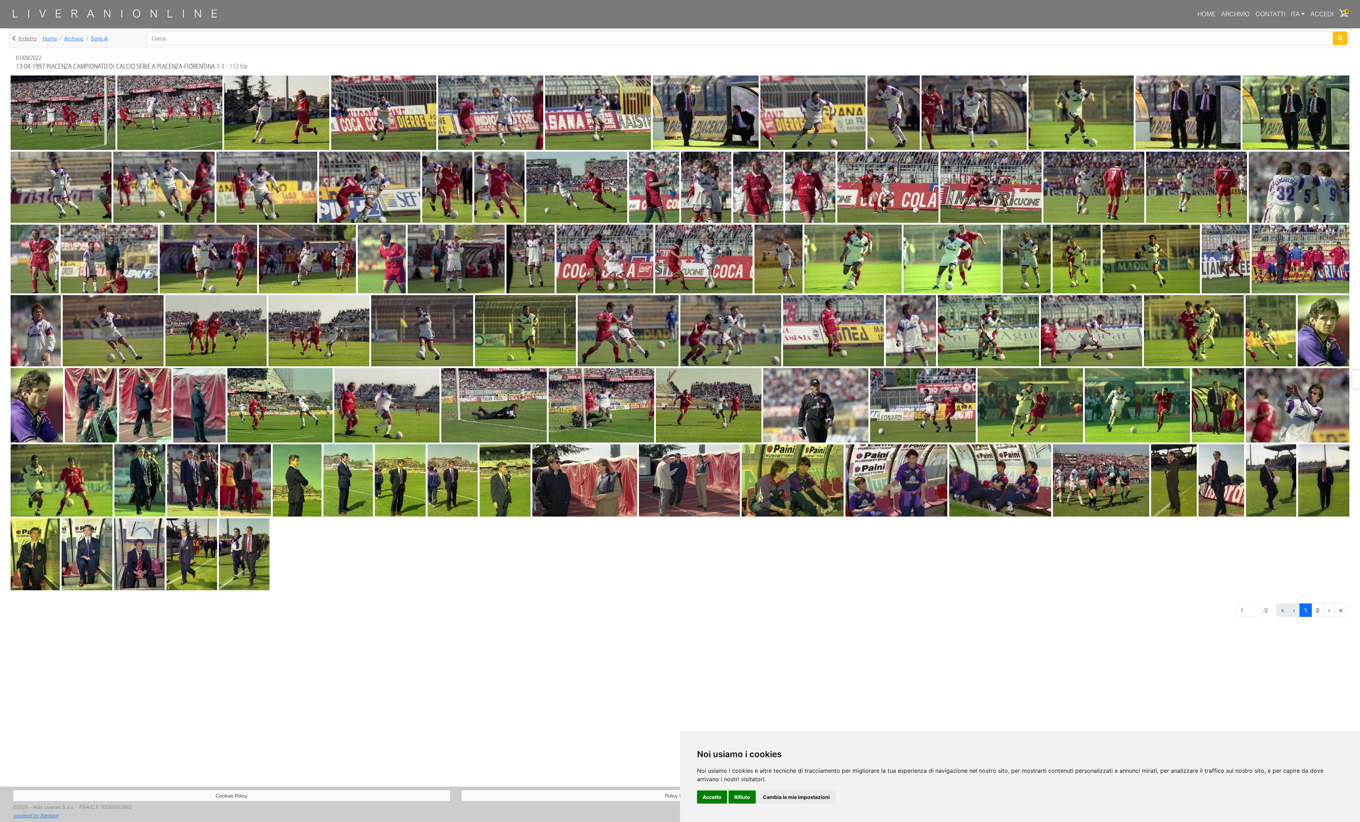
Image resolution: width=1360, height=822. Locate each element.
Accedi (1321, 14)
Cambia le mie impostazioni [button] (796, 797)
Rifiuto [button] (742, 797)
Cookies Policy (232, 796)
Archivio (1235, 14)
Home (1206, 14)
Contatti (1270, 14)
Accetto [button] (712, 797)
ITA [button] (1295, 14)
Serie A (99, 38)
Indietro (27, 38)
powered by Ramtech (35, 815)
